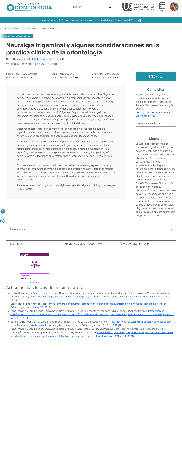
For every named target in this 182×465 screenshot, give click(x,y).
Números (76, 20)
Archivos (12, 28)
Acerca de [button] (47, 20)
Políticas (63, 20)
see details (34, 282)
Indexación (91, 20)
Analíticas (106, 20)
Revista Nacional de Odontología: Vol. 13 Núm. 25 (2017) (90, 325)
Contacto (120, 20)
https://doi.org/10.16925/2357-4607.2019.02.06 (38, 59)
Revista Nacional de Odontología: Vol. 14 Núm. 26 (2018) (103, 336)
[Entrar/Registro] (139, 20)
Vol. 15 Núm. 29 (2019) (25, 28)
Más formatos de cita (149, 123)
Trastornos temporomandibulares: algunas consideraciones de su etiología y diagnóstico (93, 303)
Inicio (6, 28)
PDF (154, 76)
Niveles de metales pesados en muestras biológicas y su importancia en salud (73, 296)
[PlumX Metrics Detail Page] (34, 264)
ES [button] (131, 20)
